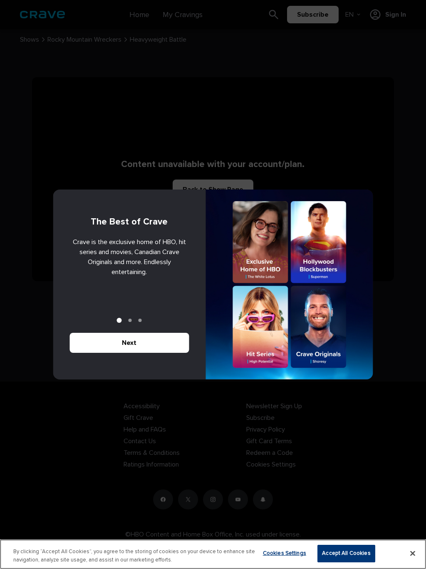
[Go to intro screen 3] (140, 320)
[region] (213, 554)
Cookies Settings (284, 553)
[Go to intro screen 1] (119, 320)
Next (129, 343)
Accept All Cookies (346, 553)
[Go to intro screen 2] (130, 320)
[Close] (413, 553)
